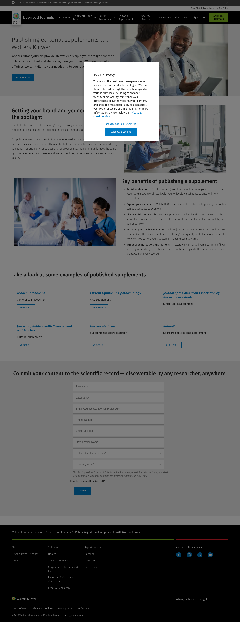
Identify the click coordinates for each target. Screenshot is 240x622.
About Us (17, 547)
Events (15, 560)
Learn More (23, 78)
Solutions (39, 532)
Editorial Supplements (126, 18)
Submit (82, 490)
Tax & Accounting (58, 560)
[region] (121, 101)
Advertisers (180, 17)
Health (52, 554)
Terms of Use (19, 608)
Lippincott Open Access (82, 18)
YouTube (210, 554)
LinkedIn (199, 554)
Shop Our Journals (218, 17)
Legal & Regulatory (59, 588)
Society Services (146, 18)
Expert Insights (93, 547)
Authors (62, 17)
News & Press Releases (25, 554)
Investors (90, 560)
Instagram (189, 554)
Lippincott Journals (60, 532)
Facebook (178, 554)
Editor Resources (105, 18)
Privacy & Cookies (42, 608)
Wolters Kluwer (20, 532)
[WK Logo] (24, 598)
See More (25, 307)
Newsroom (165, 17)
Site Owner (91, 567)
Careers (89, 554)
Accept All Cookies (121, 132)
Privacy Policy (140, 476)
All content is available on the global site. (90, 3)
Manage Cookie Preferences (121, 124)
